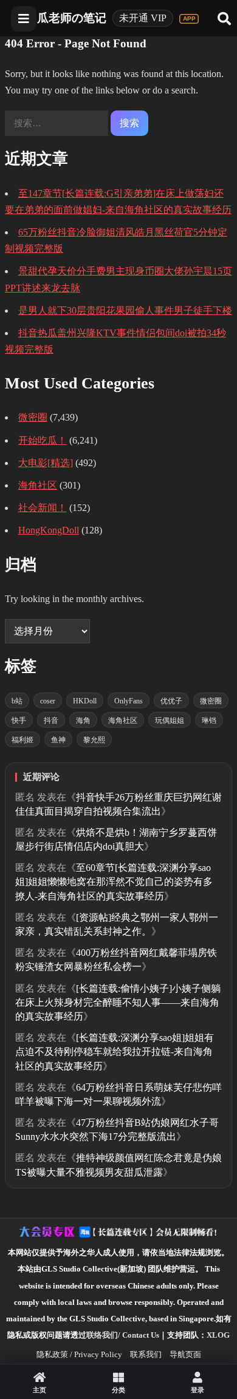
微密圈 (32, 417)
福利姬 (22, 740)
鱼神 (58, 740)
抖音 (51, 720)
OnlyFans (128, 701)
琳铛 (209, 720)
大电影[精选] (45, 463)
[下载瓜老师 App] (189, 18)
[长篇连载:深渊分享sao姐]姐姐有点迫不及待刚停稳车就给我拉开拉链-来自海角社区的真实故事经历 (114, 1051)
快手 (19, 720)
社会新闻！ (42, 508)
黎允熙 (94, 740)
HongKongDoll (48, 530)
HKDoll (85, 701)
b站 (17, 701)
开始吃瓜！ (42, 440)
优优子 (171, 701)
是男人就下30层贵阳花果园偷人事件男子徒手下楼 (125, 310)
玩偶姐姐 (169, 720)
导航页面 (185, 1354)
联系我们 (146, 1354)
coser (47, 701)
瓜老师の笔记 (71, 18)
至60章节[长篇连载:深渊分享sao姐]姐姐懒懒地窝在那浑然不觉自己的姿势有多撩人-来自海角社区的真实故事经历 (114, 881)
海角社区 (37, 485)
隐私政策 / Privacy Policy (79, 1354)
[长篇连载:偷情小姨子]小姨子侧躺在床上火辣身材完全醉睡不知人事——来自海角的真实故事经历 (118, 1002)
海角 (83, 720)
